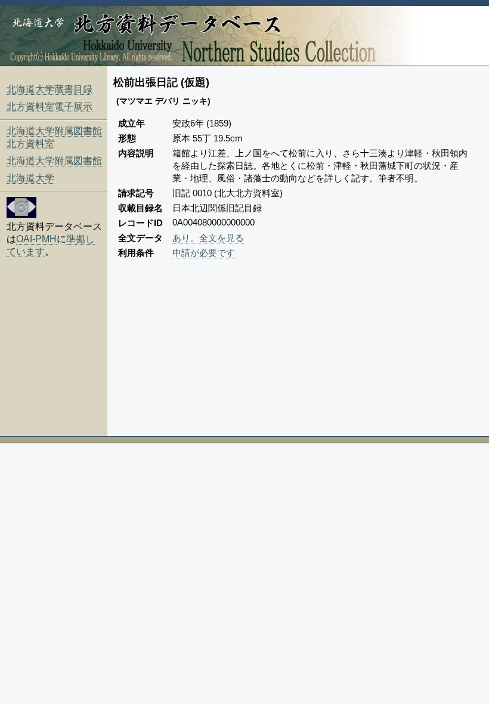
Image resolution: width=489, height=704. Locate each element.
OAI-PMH (36, 239)
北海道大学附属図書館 (54, 161)
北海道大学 (30, 178)
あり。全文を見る (208, 238)
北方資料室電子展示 (49, 106)
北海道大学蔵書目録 (49, 89)
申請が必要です (203, 253)
